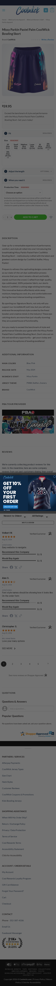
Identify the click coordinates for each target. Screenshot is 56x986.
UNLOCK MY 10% (10, 506)
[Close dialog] (54, 476)
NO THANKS (7, 510)
